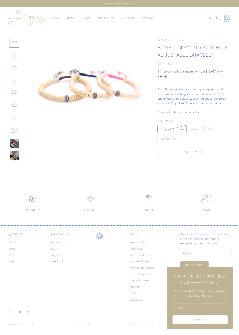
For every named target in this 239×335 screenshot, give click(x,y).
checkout (57, 261)
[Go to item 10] (14, 156)
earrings (135, 287)
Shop (55, 18)
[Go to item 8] (14, 131)
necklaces (136, 248)
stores (12, 255)
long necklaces (139, 261)
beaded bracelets (141, 274)
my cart (56, 255)
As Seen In (128, 18)
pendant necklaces (142, 267)
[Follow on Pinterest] (28, 312)
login (54, 248)
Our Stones (105, 18)
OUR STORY (32, 210)
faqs (11, 261)
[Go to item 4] (14, 80)
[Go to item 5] (14, 93)
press (12, 248)
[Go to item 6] (14, 105)
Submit (200, 319)
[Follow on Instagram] (19, 312)
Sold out (193, 152)
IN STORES (148, 210)
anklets (134, 293)
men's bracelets (140, 280)
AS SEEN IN (90, 210)
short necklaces (140, 255)
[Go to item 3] (14, 68)
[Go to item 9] (14, 143)
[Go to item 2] (14, 55)
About (71, 18)
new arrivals (137, 242)
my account (58, 242)
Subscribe (194, 265)
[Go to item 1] (14, 43)
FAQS (206, 209)
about (12, 242)
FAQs (86, 18)
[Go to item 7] (14, 118)
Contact (148, 18)
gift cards (136, 299)
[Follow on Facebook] (10, 312)
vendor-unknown (170, 40)
